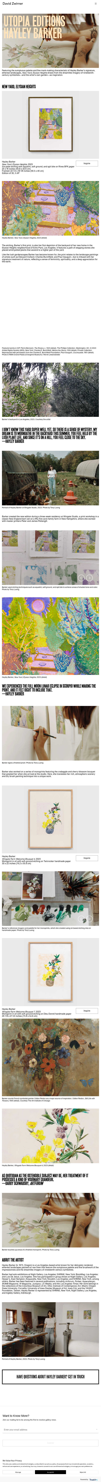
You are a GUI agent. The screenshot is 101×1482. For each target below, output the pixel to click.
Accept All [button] (50, 1472)
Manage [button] (18, 1472)
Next (89, 578)
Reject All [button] (83, 1472)
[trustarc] (93, 1479)
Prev (81, 578)
